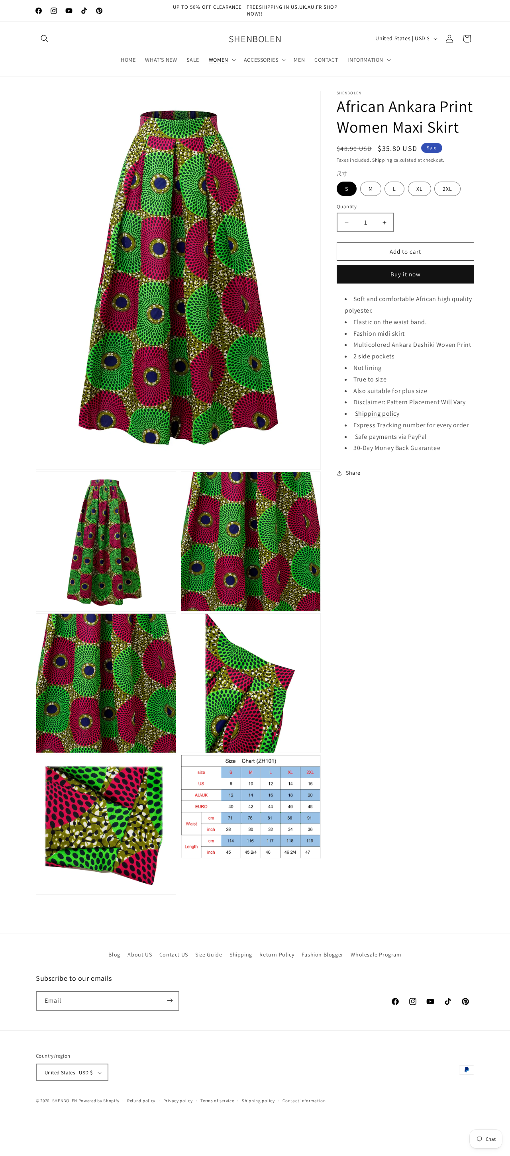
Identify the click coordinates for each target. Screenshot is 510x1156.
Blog (114, 954)
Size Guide (208, 954)
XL (419, 188)
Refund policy (141, 1101)
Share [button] (353, 472)
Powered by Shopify (99, 1101)
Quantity (347, 206)
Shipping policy (377, 414)
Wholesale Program (376, 954)
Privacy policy (178, 1101)
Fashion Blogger (322, 954)
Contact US (173, 954)
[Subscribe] (169, 1000)
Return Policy (276, 954)
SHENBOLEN (64, 1101)
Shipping (382, 160)
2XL (447, 188)
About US (140, 954)
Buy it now (405, 274)
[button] (44, 38)
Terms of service (217, 1101)
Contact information (304, 1101)
